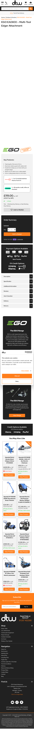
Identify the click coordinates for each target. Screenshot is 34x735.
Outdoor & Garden (11, 17)
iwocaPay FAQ (5, 657)
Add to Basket (17, 234)
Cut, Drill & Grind (5, 630)
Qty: (5, 229)
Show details (25, 370)
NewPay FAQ (4, 653)
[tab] (17, 276)
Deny (17, 381)
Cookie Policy (4, 672)
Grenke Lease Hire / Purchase (9, 661)
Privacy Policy (4, 670)
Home (3, 17)
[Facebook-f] (17, 702)
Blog (2, 676)
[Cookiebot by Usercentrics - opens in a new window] (25, 352)
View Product (9, 475)
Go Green (3, 639)
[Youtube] (12, 702)
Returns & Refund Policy (7, 668)
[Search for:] (15, 8)
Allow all (17, 376)
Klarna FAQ (4, 655)
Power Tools (4, 628)
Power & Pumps (5, 635)
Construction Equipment (7, 632)
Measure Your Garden (6, 641)
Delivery (3, 666)
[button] (17, 210)
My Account (4, 651)
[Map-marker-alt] (21, 702)
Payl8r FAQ (4, 659)
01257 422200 (25, 620)
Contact (3, 674)
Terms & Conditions (6, 664)
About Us (3, 649)
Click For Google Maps (17, 694)
